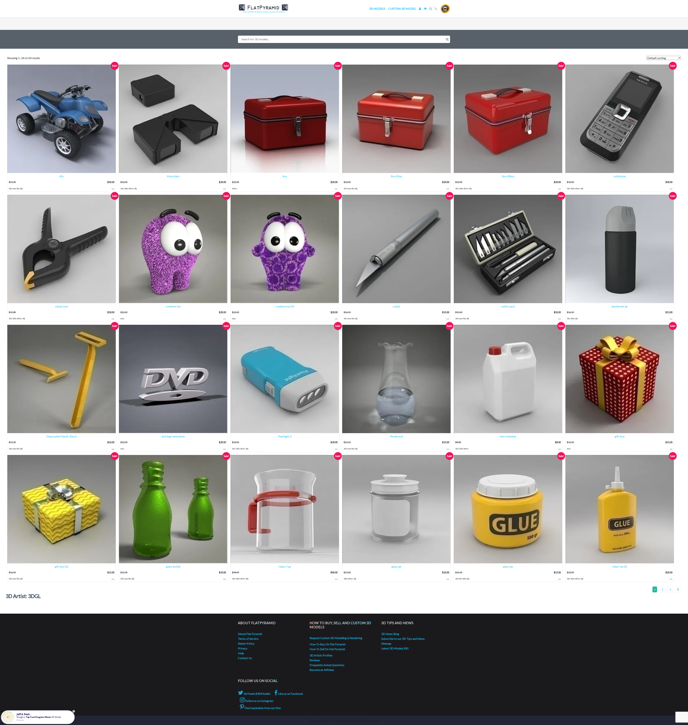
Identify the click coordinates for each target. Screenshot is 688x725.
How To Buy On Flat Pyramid (327, 644)
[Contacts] (436, 8)
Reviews (315, 660)
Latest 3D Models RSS (394, 648)
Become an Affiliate (322, 669)
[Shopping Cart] (425, 8)
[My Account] (420, 8)
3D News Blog (390, 633)
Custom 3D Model (402, 8)
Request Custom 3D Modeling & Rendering (336, 638)
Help (241, 653)
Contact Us (245, 658)
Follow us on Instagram (259, 700)
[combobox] (344, 39)
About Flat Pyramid (250, 633)
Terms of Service (248, 638)
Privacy (242, 648)
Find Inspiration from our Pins (262, 708)
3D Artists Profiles (321, 655)
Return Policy (246, 643)
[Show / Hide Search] (430, 8)
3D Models (377, 8)
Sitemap (386, 643)
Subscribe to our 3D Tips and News (403, 638)
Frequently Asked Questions (327, 665)
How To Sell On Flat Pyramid (327, 649)
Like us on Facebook (290, 693)
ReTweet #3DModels (256, 693)
